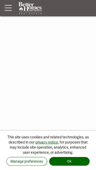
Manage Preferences (26, 161)
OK (69, 161)
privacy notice (46, 142)
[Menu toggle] (8, 8)
